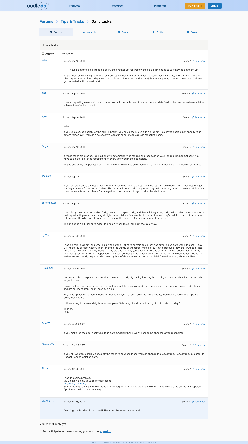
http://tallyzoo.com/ (75, 383)
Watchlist (92, 32)
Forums (46, 21)
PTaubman (47, 267)
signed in (105, 431)
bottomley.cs (49, 202)
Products (74, 5)
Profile (159, 32)
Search (126, 32)
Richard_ (46, 368)
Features (117, 5)
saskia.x (46, 175)
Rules (194, 32)
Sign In (215, 6)
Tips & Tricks (72, 21)
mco (44, 92)
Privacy (96, 442)
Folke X (46, 116)
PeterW (46, 323)
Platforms (160, 5)
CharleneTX (48, 344)
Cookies (116, 442)
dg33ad (46, 235)
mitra (44, 60)
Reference (200, 61)
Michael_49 (48, 400)
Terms (106, 442)
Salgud (45, 146)
